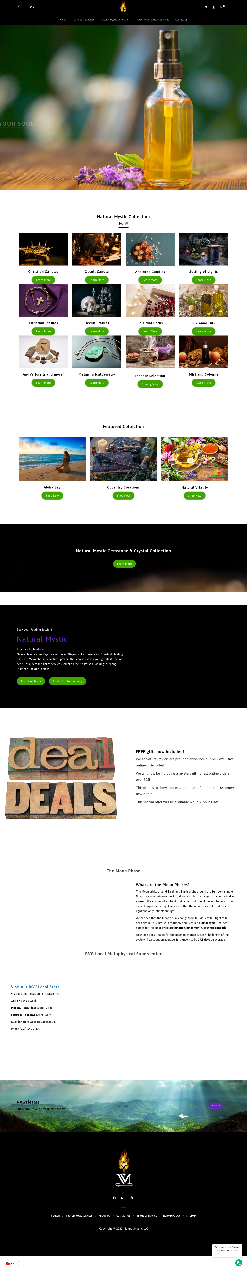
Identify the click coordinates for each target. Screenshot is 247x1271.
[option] (123, 107)
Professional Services (79, 1215)
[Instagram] (132, 1197)
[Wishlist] (206, 6)
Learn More (43, 280)
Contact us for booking (67, 681)
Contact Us (123, 1215)
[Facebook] (114, 1197)
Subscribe (216, 1106)
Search (55, 1215)
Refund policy (171, 1215)
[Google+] (123, 1197)
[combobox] (12, 1263)
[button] (4, 107)
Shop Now (52, 495)
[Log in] (213, 7)
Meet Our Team (31, 681)
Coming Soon (150, 384)
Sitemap (191, 1215)
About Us (104, 1215)
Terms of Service (147, 1215)
